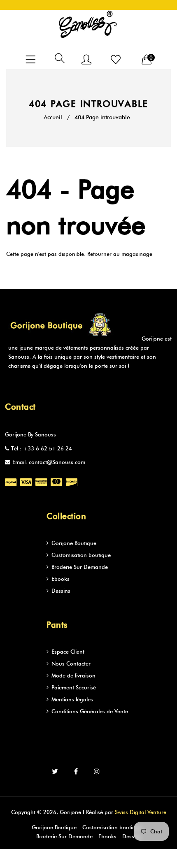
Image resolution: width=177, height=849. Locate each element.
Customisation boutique (81, 555)
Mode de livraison (73, 675)
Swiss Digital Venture (140, 812)
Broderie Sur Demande (79, 567)
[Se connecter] (86, 60)
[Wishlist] (116, 60)
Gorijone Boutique (73, 543)
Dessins (60, 590)
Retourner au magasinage (119, 254)
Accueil (53, 117)
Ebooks (60, 578)
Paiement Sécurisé (73, 687)
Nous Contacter (71, 663)
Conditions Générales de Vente (89, 711)
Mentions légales (72, 699)
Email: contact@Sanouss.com (48, 462)
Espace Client (67, 651)
